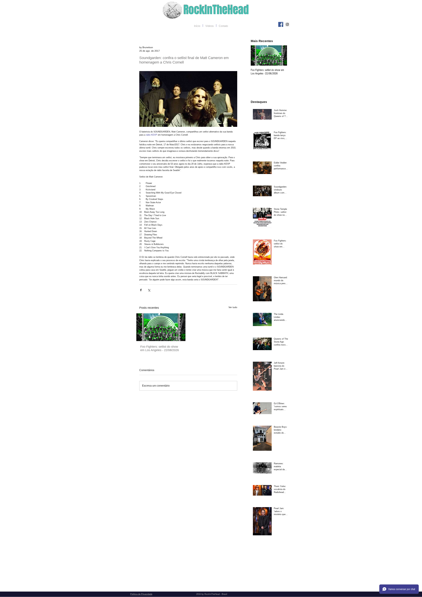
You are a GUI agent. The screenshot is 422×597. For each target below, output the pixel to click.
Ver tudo (232, 307)
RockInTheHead (216, 10)
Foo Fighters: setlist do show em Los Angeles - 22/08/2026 (159, 348)
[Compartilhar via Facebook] (140, 290)
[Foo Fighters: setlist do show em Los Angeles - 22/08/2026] (160, 327)
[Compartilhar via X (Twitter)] (149, 290)
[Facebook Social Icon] (280, 24)
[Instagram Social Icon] (287, 24)
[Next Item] (281, 55)
